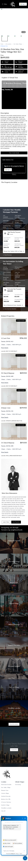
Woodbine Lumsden (6, 808)
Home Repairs (18, 282)
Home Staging (6, 282)
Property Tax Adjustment (17, 276)
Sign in (24, 4)
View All (3, 811)
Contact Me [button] (14, 749)
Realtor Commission (7, 272)
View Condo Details (14, 153)
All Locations (8, 44)
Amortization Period (18, 220)
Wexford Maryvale (5, 796)
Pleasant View (4, 790)
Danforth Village (5, 805)
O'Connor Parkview (6, 802)
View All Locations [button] (14, 724)
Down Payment (18, 215)
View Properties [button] (16, 522)
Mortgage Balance (18, 267)
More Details (4, 348)
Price (4, 215)
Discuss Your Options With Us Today (14, 251)
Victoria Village (5, 793)
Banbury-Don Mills (5, 799)
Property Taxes (18, 225)
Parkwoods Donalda (6, 784)
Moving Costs (6, 277)
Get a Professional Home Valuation (13, 305)
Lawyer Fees (17, 272)
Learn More (6, 522)
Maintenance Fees (7, 225)
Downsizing (18, 784)
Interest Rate (5, 220)
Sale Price (5, 267)
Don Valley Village (18, 44)
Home (2, 44)
